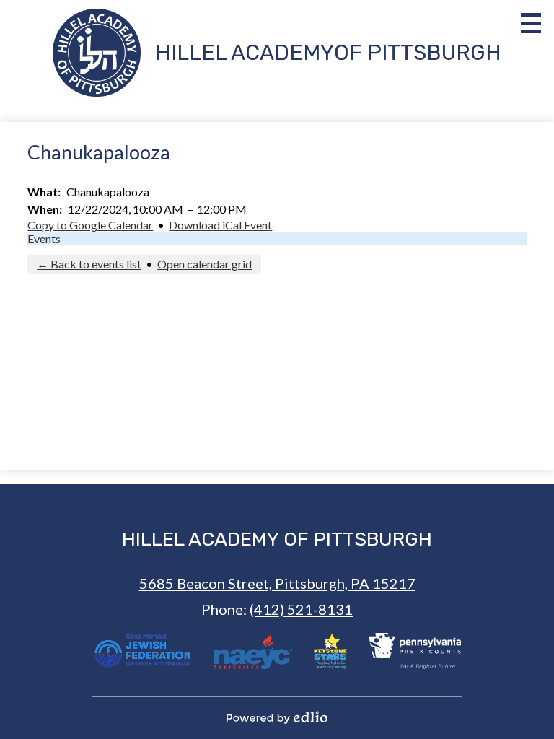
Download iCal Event (220, 225)
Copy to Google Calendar (90, 225)
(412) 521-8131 (301, 609)
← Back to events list (89, 264)
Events (44, 238)
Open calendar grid (204, 264)
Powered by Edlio (277, 717)
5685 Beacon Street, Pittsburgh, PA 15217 (277, 583)
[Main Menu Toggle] (531, 23)
